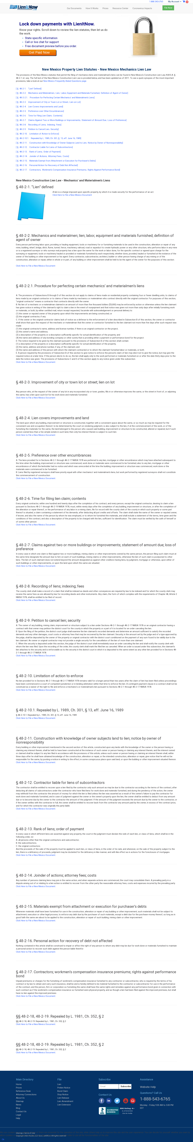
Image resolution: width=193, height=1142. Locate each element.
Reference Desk (23, 1091)
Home (19, 1084)
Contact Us (21, 1111)
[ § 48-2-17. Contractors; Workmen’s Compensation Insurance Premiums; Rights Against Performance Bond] (68, 170)
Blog (18, 1108)
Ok (3, 1139)
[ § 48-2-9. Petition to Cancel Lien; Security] (37, 129)
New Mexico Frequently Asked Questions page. (65, 81)
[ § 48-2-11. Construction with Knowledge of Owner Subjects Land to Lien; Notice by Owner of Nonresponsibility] (69, 143)
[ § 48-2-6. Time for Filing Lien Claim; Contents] (39, 115)
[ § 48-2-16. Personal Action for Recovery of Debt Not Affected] (47, 165)
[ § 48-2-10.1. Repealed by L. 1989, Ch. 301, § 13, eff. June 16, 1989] (48, 138)
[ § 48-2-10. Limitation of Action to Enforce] (37, 133)
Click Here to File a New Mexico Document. (36, 362)
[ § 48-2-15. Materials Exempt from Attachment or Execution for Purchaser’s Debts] (56, 160)
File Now (168, 8)
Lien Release (63, 1098)
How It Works (92, 8)
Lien (59, 1084)
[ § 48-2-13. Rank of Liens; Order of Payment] (38, 151)
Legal (18, 1115)
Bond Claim (62, 1091)
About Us (20, 1098)
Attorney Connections (26, 1094)
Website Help (148, 1087)
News (18, 1104)
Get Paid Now (39, 52)
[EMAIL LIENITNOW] (133, 1100)
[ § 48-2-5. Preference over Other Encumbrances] (40, 111)
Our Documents (74, 8)
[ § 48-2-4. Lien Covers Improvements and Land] (39, 106)
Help (18, 1118)
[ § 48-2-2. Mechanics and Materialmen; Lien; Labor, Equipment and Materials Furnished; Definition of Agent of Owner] (72, 93)
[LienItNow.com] (24, 8)
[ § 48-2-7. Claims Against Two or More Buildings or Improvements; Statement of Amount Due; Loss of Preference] (71, 120)
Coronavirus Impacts (142, 8)
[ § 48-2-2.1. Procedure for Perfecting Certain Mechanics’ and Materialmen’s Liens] (55, 97)
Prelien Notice (63, 1087)
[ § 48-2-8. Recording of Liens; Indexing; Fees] (38, 124)
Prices (105, 8)
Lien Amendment (65, 1101)
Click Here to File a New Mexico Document (72, 195)
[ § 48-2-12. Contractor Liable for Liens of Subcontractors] (44, 147)
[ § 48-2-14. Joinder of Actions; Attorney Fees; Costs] (42, 156)
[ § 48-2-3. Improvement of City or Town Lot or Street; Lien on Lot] (48, 102)
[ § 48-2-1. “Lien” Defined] (28, 88)
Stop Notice (62, 1094)
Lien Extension (64, 1104)
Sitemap (20, 1101)
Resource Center (120, 8)
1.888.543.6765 (156, 1)
